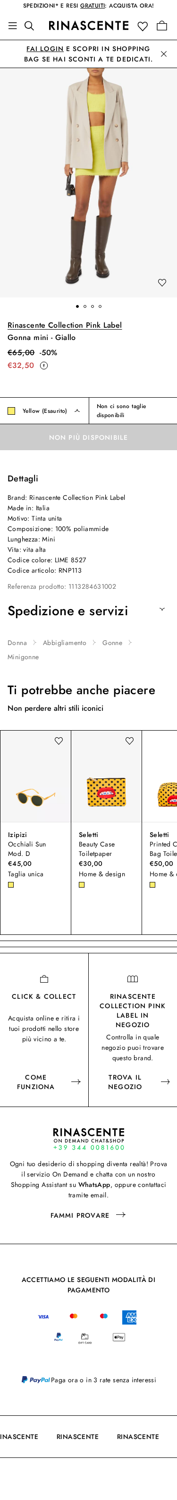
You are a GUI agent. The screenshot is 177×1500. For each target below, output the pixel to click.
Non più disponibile (88, 437)
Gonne (112, 642)
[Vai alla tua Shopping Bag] (161, 25)
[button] (144, 26)
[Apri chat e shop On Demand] (88, 1139)
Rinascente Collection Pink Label (65, 325)
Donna (17, 642)
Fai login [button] (45, 48)
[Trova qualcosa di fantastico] (32, 25)
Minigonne (23, 657)
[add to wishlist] (162, 283)
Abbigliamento (64, 642)
